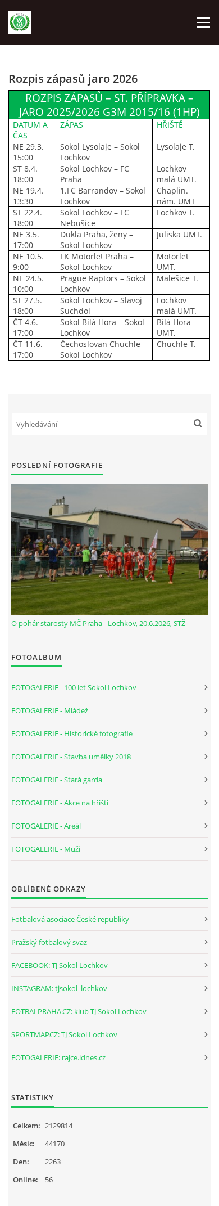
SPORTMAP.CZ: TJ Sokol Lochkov (64, 1034)
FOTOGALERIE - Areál (46, 826)
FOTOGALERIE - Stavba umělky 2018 (71, 757)
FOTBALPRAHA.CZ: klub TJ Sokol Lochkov (79, 1011)
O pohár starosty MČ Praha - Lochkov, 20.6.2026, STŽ (98, 623)
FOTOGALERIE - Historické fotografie (72, 733)
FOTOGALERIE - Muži (45, 849)
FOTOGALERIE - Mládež (49, 710)
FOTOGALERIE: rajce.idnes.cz (58, 1057)
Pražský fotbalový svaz (49, 942)
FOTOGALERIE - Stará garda (56, 780)
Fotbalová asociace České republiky (70, 919)
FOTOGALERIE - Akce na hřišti (59, 803)
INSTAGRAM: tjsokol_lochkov (59, 988)
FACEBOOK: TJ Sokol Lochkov (59, 965)
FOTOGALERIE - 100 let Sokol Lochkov (73, 687)
